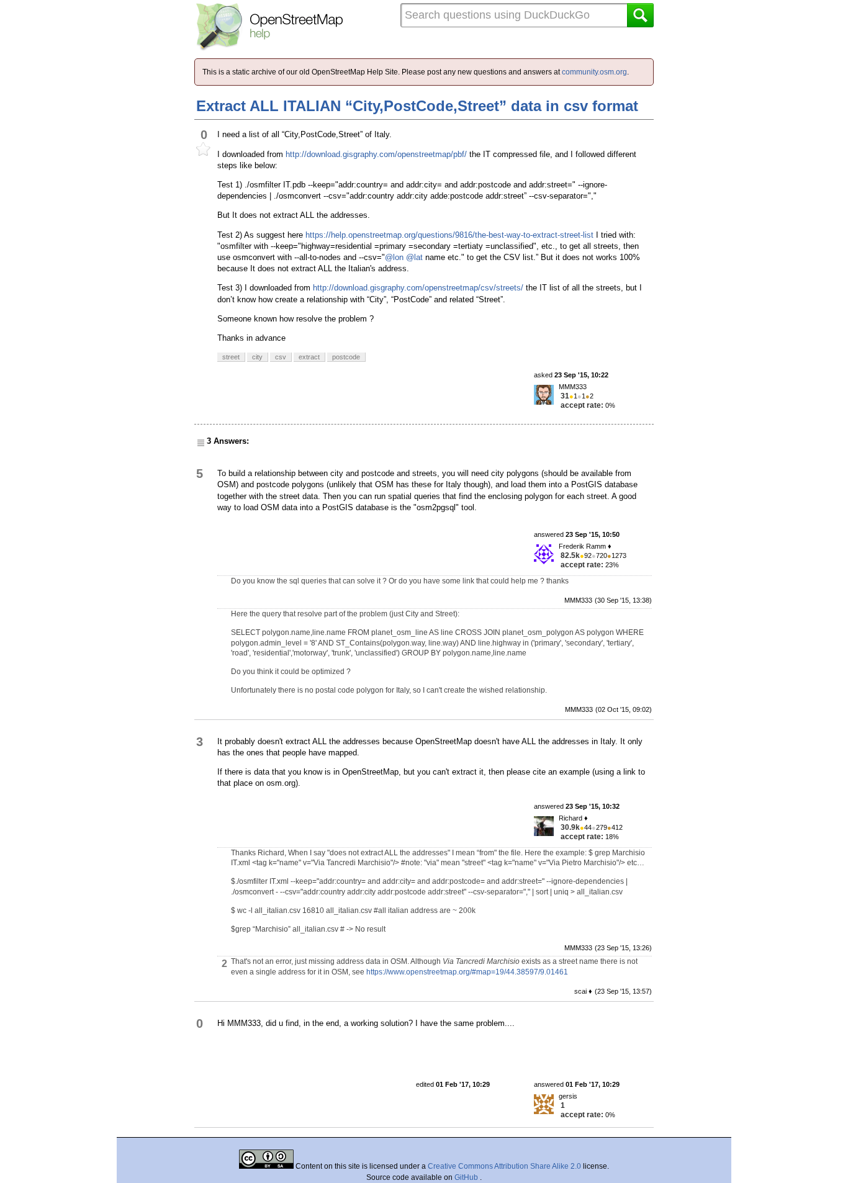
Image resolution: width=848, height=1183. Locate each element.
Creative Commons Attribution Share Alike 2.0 (504, 1166)
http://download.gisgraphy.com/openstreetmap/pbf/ (376, 154)
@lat (414, 257)
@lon (394, 257)
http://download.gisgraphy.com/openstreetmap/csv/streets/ (418, 287)
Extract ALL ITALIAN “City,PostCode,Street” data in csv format (417, 105)
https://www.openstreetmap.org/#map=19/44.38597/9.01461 (467, 972)
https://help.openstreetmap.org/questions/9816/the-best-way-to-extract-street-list (449, 235)
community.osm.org (594, 72)
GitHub (467, 1177)
